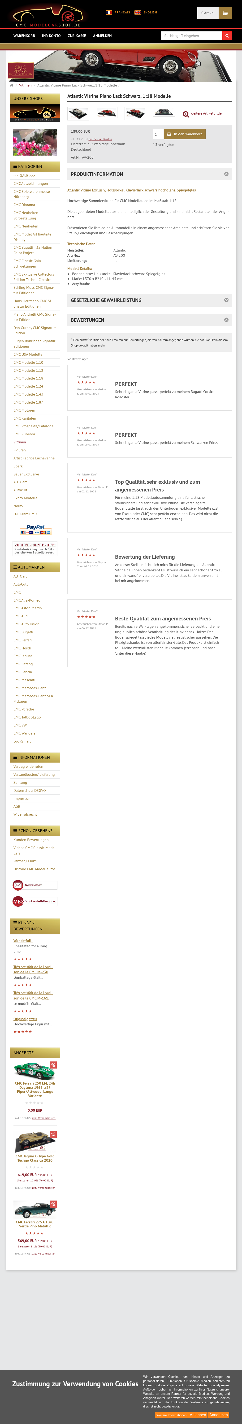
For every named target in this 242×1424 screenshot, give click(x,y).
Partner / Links (25, 861)
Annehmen (218, 1415)
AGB (16, 806)
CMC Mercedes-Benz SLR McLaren (33, 698)
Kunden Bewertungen (31, 839)
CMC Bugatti (23, 632)
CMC (17, 592)
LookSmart (22, 741)
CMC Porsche (23, 709)
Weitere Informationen (171, 1415)
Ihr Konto (51, 35)
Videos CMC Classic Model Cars (34, 850)
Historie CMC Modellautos (34, 869)
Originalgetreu (25, 1018)
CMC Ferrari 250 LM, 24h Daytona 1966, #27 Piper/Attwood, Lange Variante (35, 1089)
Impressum (22, 798)
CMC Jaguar (22, 655)
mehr (101, 345)
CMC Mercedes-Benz (29, 687)
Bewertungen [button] (87, 320)
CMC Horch (22, 648)
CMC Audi (21, 616)
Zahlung (20, 782)
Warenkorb (24, 35)
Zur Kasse (77, 35)
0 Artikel (208, 12)
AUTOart (20, 576)
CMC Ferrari (22, 640)
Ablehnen (198, 1415)
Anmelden (102, 35)
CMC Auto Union (26, 624)
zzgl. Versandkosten (44, 1118)
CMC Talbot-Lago (27, 717)
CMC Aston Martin (27, 608)
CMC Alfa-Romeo (26, 600)
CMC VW (20, 725)
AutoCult (20, 584)
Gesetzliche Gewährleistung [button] (106, 300)
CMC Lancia (22, 671)
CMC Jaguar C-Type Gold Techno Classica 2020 (35, 1158)
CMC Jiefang (23, 663)
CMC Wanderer (25, 733)
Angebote (23, 1052)
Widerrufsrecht (25, 814)
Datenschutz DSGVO (29, 790)
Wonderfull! (23, 940)
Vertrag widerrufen (28, 766)
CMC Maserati (24, 679)
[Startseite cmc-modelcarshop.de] (48, 16)
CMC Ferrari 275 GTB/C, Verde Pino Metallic (35, 1224)
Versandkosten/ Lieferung (34, 774)
